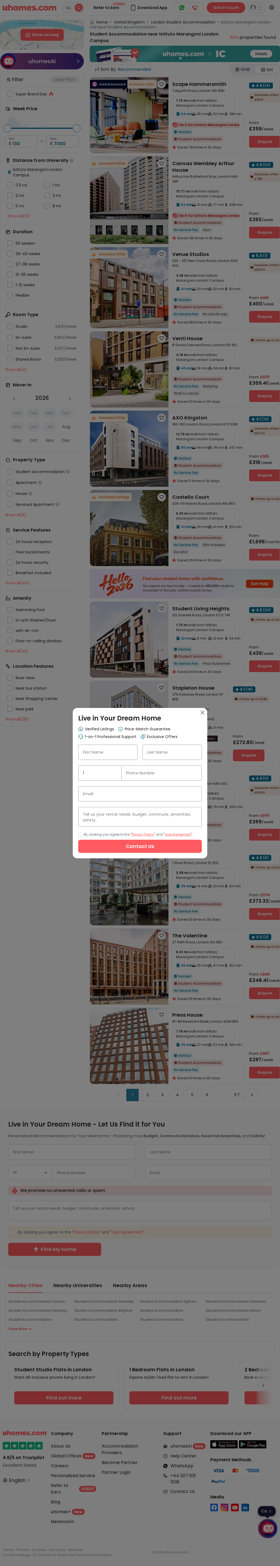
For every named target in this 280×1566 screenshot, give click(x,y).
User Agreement (178, 834)
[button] (115, 773)
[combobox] (100, 773)
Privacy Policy (143, 834)
